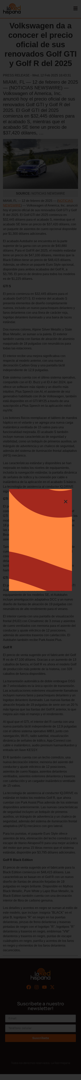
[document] (40, 540)
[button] (65, 501)
